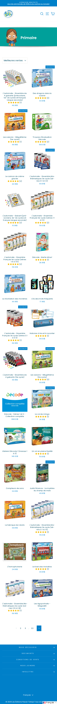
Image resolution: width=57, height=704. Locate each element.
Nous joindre (27, 666)
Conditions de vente (27, 660)
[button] (13, 102)
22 (32, 628)
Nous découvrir (28, 647)
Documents (28, 653)
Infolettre (28, 672)
